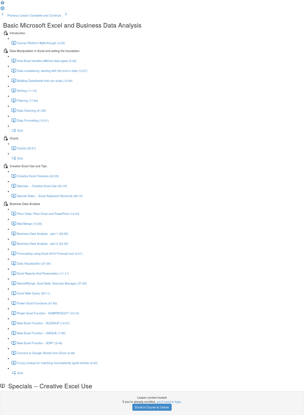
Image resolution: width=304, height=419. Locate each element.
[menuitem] (2, 9)
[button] (2, 4)
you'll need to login (169, 402)
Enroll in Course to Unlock (152, 407)
